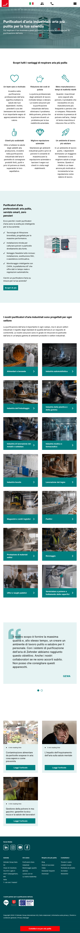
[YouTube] (21, 849)
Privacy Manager (23, 918)
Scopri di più (11, 287)
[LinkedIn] (6, 849)
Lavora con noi (27, 874)
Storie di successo (48, 865)
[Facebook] (28, 849)
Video (44, 868)
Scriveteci (64, 871)
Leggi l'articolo (21, 767)
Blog (43, 862)
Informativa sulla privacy (60, 915)
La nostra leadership (29, 877)
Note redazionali (45, 915)
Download (45, 874)
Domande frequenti (48, 871)
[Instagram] (13, 849)
